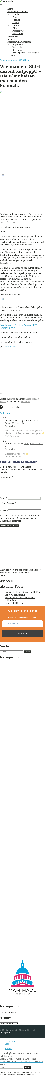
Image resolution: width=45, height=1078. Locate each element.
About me (12, 39)
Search (8, 1048)
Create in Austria (23, 325)
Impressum (17, 44)
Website (4, 510)
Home (10, 8)
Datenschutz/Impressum (19, 41)
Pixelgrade (5, 1032)
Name (3, 498)
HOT (34, 325)
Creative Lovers (8, 327)
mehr (2, 575)
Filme (15, 28)
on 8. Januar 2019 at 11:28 (21, 422)
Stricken (16, 19)
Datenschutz (18, 47)
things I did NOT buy (15, 603)
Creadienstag (6, 325)
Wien (15, 17)
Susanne (4, 60)
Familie (16, 14)
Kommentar (6, 477)
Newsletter (13, 36)
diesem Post (10, 346)
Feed (7, 1043)
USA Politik (17, 33)
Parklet (16, 25)
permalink (25, 401)
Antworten (10, 426)
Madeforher (32, 398)
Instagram (10, 1041)
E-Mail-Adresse (8, 503)
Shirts (3, 401)
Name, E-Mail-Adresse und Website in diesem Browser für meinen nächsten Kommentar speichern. (19, 518)
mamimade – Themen (18, 11)
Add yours (5, 413)
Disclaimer (17, 50)
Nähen (15, 22)
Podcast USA (18, 30)
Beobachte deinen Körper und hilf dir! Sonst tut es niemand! (23, 593)
